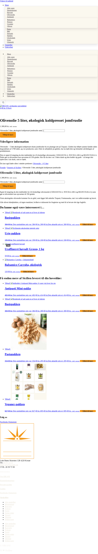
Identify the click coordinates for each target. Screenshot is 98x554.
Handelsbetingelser (7, 481)
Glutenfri (10, 42)
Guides (2, 489)
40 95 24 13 (8, 463)
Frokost (8, 509)
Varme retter (9, 513)
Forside (3, 168)
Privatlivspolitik (6, 485)
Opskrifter (8, 45)
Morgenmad (9, 504)
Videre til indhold (6, 1)
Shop (7, 5)
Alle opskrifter (10, 502)
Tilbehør (8, 517)
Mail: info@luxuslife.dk (9, 465)
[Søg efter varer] (3, 102)
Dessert (7, 515)
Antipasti (10, 17)
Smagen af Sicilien (14, 168)
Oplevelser (9, 47)
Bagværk (8, 507)
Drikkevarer (9, 519)
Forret (7, 511)
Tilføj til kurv (8, 135)
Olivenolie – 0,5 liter (40, 164)
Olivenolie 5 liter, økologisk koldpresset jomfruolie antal (21, 130)
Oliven (9, 26)
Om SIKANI (5, 477)
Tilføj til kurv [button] (87, 224)
